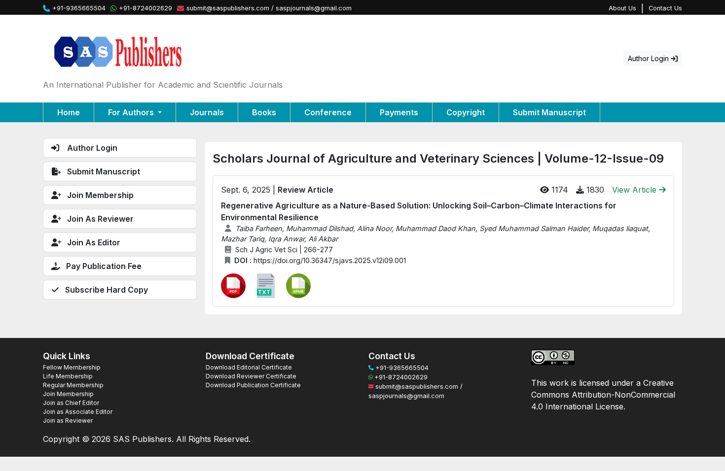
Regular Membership (73, 385)
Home (68, 112)
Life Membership (68, 376)
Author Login (649, 58)
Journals (207, 112)
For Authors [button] (132, 112)
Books (264, 112)
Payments (399, 112)
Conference (328, 112)
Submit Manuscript (549, 112)
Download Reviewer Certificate (251, 376)
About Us (622, 8)
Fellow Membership (72, 367)
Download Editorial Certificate (249, 367)
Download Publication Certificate (253, 385)
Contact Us (665, 8)
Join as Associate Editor (77, 411)
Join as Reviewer (68, 420)
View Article (635, 190)
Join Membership (68, 394)
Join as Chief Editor (71, 402)
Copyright (465, 112)
